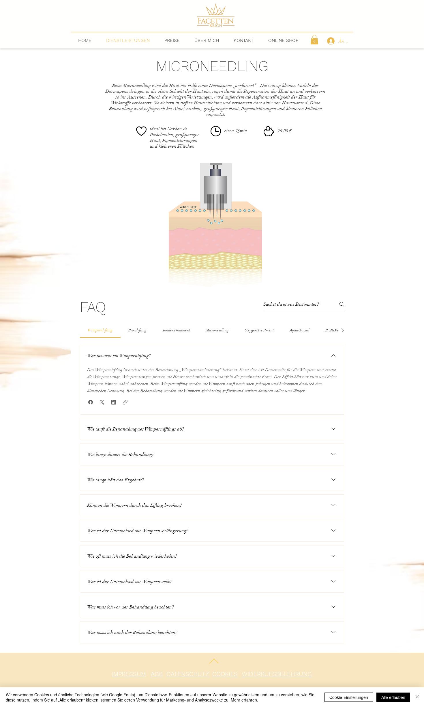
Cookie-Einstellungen (348, 697)
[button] (283, 40)
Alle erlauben (393, 697)
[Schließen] (417, 697)
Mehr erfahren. (244, 700)
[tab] (100, 330)
